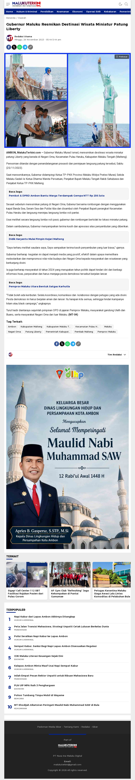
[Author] (9, 38)
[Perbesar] (67, 146)
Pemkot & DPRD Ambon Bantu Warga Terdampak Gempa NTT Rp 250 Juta (56, 195)
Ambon (12, 326)
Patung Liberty (33, 331)
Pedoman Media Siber (49, 726)
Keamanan (63, 11)
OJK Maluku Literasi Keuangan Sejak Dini (38, 656)
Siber (95, 726)
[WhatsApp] (19, 47)
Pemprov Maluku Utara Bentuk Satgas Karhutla (39, 286)
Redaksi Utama (23, 36)
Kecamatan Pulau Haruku (88, 326)
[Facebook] (8, 47)
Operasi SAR (93, 11)
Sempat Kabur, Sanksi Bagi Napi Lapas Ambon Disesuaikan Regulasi (55, 646)
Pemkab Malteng (84, 331)
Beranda (10, 17)
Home (9, 11)
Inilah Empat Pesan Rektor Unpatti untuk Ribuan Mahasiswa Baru (53, 675)
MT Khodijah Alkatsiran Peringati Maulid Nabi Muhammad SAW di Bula (56, 705)
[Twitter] (14, 47)
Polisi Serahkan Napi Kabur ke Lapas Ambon (41, 636)
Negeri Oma (14, 331)
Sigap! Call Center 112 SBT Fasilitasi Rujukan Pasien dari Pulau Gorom (25, 593)
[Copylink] (30, 47)
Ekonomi (77, 11)
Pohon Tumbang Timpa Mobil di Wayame (39, 695)
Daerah (22, 17)
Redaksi (85, 726)
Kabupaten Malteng (31, 326)
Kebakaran (110, 11)
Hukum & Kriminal (26, 11)
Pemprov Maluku (106, 331)
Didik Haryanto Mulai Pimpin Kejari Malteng (36, 239)
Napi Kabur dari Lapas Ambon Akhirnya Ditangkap (44, 616)
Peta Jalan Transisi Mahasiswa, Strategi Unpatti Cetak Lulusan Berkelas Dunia (61, 626)
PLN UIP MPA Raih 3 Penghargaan (34, 685)
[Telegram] (25, 47)
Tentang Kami (71, 726)
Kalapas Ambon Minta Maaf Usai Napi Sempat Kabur (46, 665)
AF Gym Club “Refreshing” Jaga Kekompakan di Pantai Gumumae (70, 593)
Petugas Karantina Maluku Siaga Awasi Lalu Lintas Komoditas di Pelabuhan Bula (112, 593)
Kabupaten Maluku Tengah (60, 326)
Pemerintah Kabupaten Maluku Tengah (59, 331)
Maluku (108, 326)
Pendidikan (46, 11)
